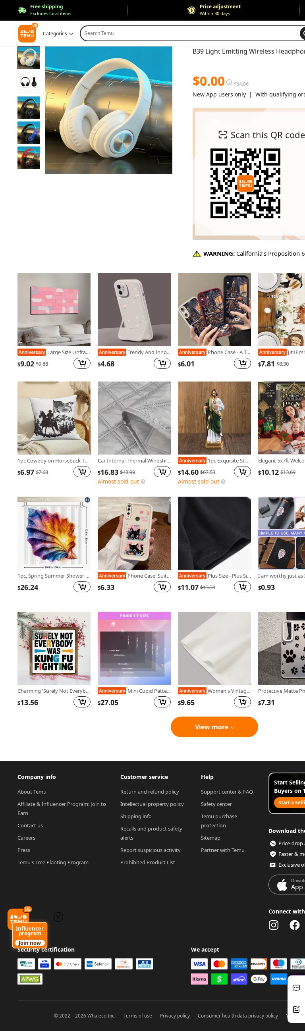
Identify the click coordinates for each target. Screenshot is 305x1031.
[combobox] (191, 33)
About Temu (31, 791)
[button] (44, 10)
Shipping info (136, 816)
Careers (26, 837)
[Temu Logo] (245, 183)
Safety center (216, 803)
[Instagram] (273, 925)
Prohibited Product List (147, 862)
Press (23, 850)
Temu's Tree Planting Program (53, 862)
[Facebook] (295, 925)
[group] (54, 321)
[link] (54, 309)
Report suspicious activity (150, 850)
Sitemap (210, 837)
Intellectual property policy (152, 803)
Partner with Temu (223, 850)
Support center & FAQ (227, 791)
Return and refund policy (149, 791)
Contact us (30, 825)
